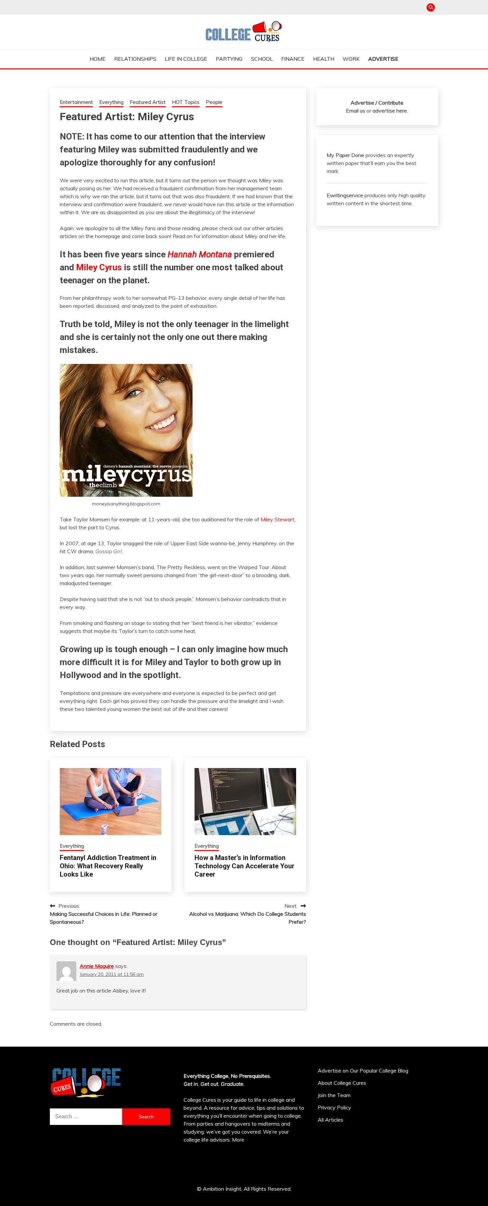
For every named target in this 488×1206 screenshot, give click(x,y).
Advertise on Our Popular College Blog (363, 1070)
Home (98, 58)
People (214, 102)
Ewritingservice (345, 195)
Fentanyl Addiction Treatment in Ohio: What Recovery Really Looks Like (108, 866)
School (262, 58)
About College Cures (342, 1082)
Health (323, 58)
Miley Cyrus (99, 267)
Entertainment (76, 102)
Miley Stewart (277, 519)
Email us (355, 110)
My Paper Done (345, 155)
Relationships (135, 58)
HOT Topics (186, 102)
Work (351, 58)
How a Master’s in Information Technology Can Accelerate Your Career (244, 866)
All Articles (330, 1119)
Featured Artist (148, 102)
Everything (111, 102)
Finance (292, 58)
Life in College (186, 58)
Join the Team (334, 1095)
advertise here (389, 110)
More (238, 1139)
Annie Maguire (97, 966)
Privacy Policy (334, 1107)
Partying (229, 58)
